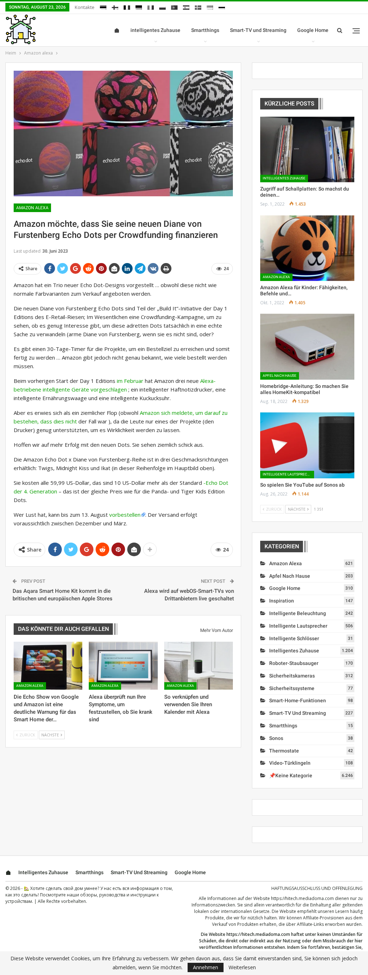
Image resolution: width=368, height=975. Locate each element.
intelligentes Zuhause (155, 30)
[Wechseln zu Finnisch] (115, 6)
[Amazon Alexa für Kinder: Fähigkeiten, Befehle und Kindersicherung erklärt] (307, 248)
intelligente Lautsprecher (288, 474)
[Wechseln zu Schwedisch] (198, 6)
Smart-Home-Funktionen (297, 700)
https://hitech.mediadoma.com (302, 898)
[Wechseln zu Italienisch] (150, 6)
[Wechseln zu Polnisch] (162, 6)
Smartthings (205, 30)
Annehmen (205, 967)
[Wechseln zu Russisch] (221, 6)
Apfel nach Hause (279, 376)
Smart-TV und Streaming (258, 30)
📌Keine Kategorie (290, 775)
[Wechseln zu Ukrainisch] (210, 6)
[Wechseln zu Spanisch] (186, 6)
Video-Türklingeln (289, 763)
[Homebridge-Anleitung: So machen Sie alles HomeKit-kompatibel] (307, 346)
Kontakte (85, 7)
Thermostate (284, 751)
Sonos (276, 738)
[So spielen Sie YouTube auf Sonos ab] (307, 445)
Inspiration (281, 601)
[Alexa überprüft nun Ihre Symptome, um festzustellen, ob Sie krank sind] (123, 666)
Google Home (312, 30)
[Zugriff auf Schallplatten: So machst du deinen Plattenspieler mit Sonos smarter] (307, 149)
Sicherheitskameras (292, 676)
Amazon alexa (32, 207)
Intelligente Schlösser (294, 638)
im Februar (130, 380)
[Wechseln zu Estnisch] (103, 6)
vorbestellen (125, 514)
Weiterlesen (242, 967)
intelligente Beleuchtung (297, 613)
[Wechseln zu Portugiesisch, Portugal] (174, 6)
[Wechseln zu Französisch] (127, 6)
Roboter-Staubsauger (293, 663)
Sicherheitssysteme (291, 688)
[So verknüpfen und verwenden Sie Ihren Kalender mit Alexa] (198, 666)
